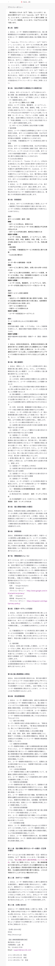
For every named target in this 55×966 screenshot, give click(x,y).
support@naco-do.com (22, 950)
